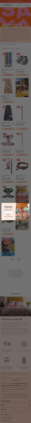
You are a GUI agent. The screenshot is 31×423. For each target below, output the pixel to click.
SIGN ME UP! (8, 214)
